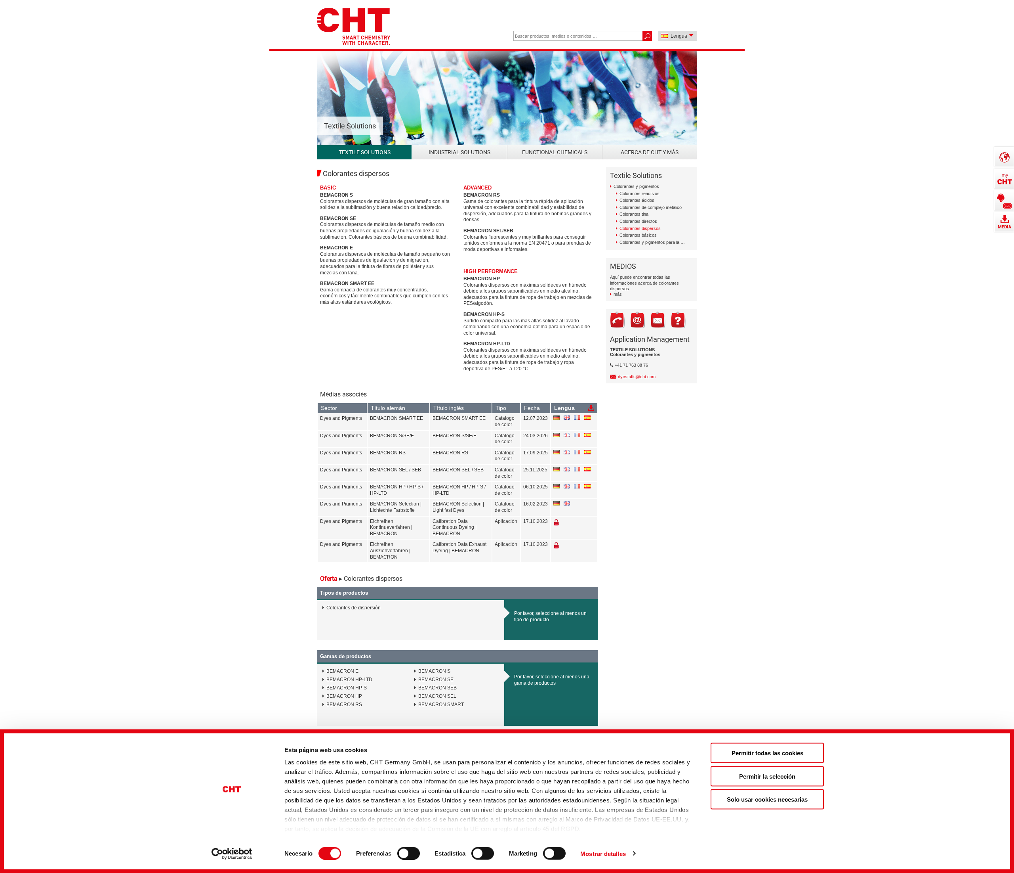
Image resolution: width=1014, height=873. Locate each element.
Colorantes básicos (638, 235)
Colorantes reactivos (639, 193)
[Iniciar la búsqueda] (647, 36)
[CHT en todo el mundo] (1004, 157)
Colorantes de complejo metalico (650, 207)
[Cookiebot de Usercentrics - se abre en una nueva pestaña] (232, 854)
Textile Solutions (365, 152)
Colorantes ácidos (636, 200)
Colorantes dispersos (640, 228)
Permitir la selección (767, 776)
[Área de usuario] (1004, 178)
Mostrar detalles (603, 853)
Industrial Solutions (459, 152)
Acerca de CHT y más (650, 152)
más (618, 294)
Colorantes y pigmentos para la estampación (652, 242)
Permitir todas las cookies (767, 753)
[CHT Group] (353, 27)
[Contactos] (1004, 200)
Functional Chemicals (554, 152)
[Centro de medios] (1004, 222)
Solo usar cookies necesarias (767, 799)
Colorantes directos (638, 221)
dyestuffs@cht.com (637, 376)
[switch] (408, 853)
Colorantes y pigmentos (636, 186)
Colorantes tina (633, 214)
